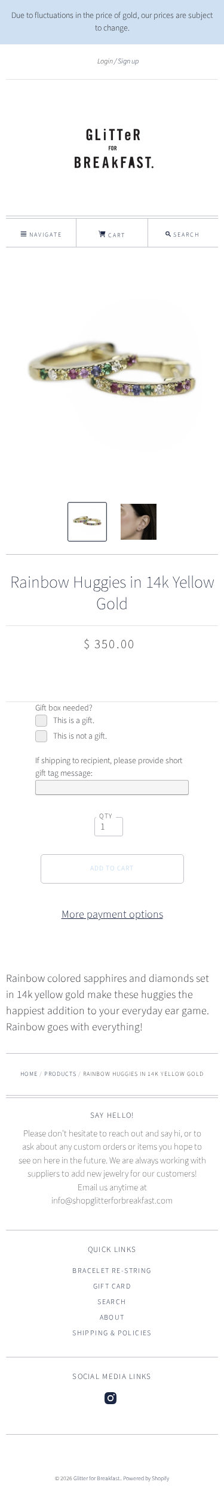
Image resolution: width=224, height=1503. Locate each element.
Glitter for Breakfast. (97, 1478)
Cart (115, 235)
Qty (106, 816)
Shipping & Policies (112, 1333)
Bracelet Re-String (111, 1271)
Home (29, 1074)
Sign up (128, 61)
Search (111, 1302)
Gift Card (112, 1286)
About (112, 1318)
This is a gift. (73, 721)
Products (60, 1074)
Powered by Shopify (146, 1478)
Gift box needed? (64, 708)
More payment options (112, 914)
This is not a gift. (80, 736)
